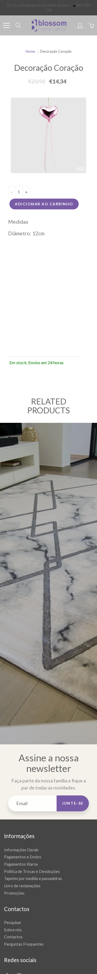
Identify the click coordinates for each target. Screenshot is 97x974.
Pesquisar (12, 922)
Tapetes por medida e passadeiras (33, 878)
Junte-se (73, 803)
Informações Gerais (21, 850)
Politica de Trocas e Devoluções (32, 871)
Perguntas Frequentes (24, 944)
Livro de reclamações (22, 885)
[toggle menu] (6, 25)
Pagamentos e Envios (22, 857)
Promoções (14, 893)
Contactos (13, 937)
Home (30, 51)
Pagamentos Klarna (21, 864)
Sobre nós (13, 930)
